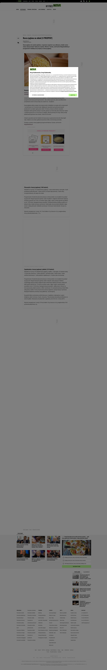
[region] (53, 82)
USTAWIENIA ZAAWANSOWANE (38, 94)
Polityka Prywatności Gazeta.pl (67, 91)
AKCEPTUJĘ (73, 95)
